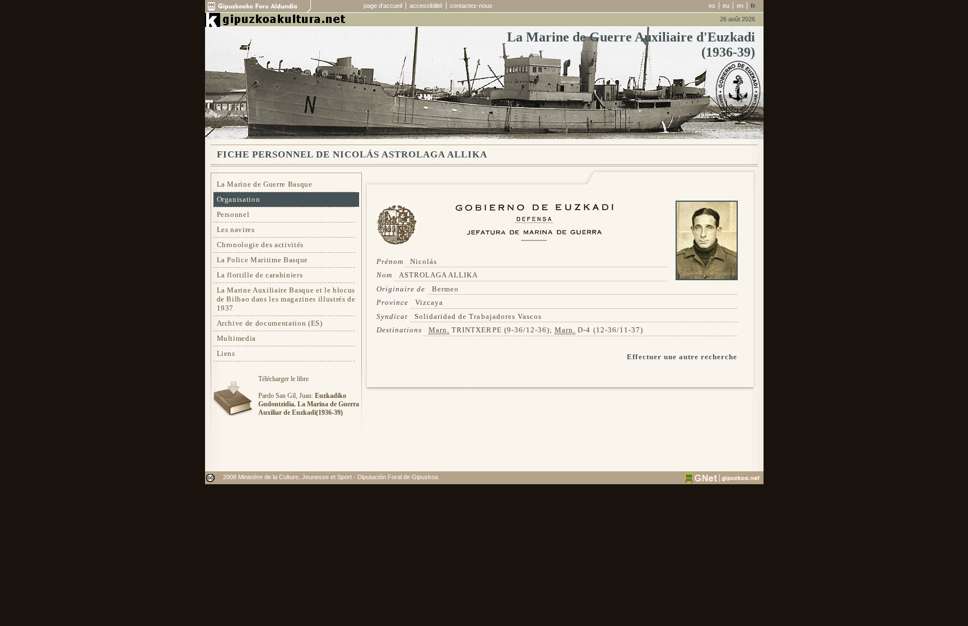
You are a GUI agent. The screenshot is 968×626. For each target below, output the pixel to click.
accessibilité (426, 5)
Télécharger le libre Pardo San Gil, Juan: (308, 395)
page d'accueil (383, 5)
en (740, 5)
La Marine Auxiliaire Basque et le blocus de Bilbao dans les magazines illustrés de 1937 (286, 299)
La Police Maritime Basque (263, 260)
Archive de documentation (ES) (270, 323)
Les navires (236, 229)
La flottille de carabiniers (260, 275)
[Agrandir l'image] (707, 277)
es (712, 5)
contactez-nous (471, 5)
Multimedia (237, 338)
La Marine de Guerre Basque (265, 184)
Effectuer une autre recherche (682, 357)
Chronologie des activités (260, 244)
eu (726, 5)
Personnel (233, 214)
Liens (226, 353)
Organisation (238, 199)
